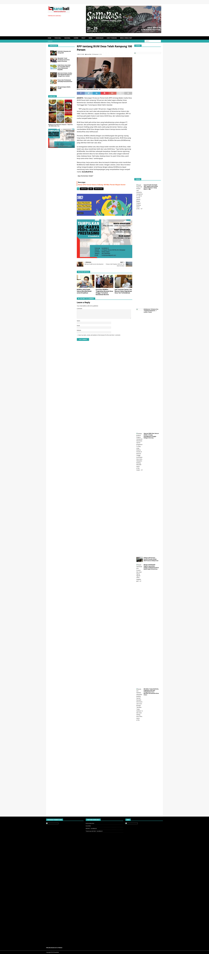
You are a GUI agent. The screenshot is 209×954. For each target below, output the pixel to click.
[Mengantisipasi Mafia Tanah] (53, 88)
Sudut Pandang (112, 38)
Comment (79, 308)
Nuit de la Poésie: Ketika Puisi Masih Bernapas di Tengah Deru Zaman (65, 74)
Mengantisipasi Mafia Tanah (64, 87)
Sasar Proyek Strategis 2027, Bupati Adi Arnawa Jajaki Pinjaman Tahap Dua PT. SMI (151, 187)
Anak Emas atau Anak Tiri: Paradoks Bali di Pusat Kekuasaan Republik (64, 67)
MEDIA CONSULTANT (126, 38)
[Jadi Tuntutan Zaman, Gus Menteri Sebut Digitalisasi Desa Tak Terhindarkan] (123, 281)
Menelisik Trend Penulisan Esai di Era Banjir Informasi (64, 59)
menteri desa (98, 188)
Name (78, 321)
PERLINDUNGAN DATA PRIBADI (54, 947)
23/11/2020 (81, 54)
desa (91, 188)
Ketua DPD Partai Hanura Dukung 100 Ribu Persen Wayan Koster (102, 185)
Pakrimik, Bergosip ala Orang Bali (64, 51)
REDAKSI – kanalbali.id (91, 828)
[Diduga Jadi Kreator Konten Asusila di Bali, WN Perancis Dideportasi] (139, 559)
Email (78, 325)
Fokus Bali (58, 38)
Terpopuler (53, 45)
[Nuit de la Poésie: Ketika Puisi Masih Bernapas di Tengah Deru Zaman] (53, 74)
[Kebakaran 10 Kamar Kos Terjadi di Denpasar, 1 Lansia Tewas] (139, 369)
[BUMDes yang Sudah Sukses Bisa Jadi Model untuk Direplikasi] (85, 281)
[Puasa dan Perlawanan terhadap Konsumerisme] (53, 81)
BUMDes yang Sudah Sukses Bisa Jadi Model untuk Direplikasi (84, 291)
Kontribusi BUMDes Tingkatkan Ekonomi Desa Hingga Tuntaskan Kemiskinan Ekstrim (104, 292)
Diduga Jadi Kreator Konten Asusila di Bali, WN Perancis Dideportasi (151, 559)
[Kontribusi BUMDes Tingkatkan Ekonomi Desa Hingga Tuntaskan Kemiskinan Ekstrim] (104, 281)
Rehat (83, 38)
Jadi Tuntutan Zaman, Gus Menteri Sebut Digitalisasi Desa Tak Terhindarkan (123, 291)
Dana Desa (84, 188)
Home (49, 38)
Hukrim (76, 38)
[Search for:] (153, 41)
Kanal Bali (89, 54)
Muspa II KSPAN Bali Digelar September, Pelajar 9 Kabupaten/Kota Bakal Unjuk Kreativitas (151, 567)
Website (79, 330)
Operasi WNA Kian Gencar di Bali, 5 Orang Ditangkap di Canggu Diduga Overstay (151, 436)
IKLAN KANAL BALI (90, 823)
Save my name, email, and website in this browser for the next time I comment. (99, 335)
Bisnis (90, 38)
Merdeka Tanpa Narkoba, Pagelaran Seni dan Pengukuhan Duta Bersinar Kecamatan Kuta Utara (151, 692)
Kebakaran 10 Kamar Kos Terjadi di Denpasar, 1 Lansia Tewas (151, 310)
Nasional (67, 38)
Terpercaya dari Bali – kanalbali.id (94, 831)
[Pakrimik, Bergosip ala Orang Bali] (53, 53)
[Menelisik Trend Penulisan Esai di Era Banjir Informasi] (53, 59)
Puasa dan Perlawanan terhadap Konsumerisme (65, 80)
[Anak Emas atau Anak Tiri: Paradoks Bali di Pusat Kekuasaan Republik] (53, 66)
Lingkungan (99, 38)
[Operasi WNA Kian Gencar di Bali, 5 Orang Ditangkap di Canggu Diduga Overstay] (139, 494)
